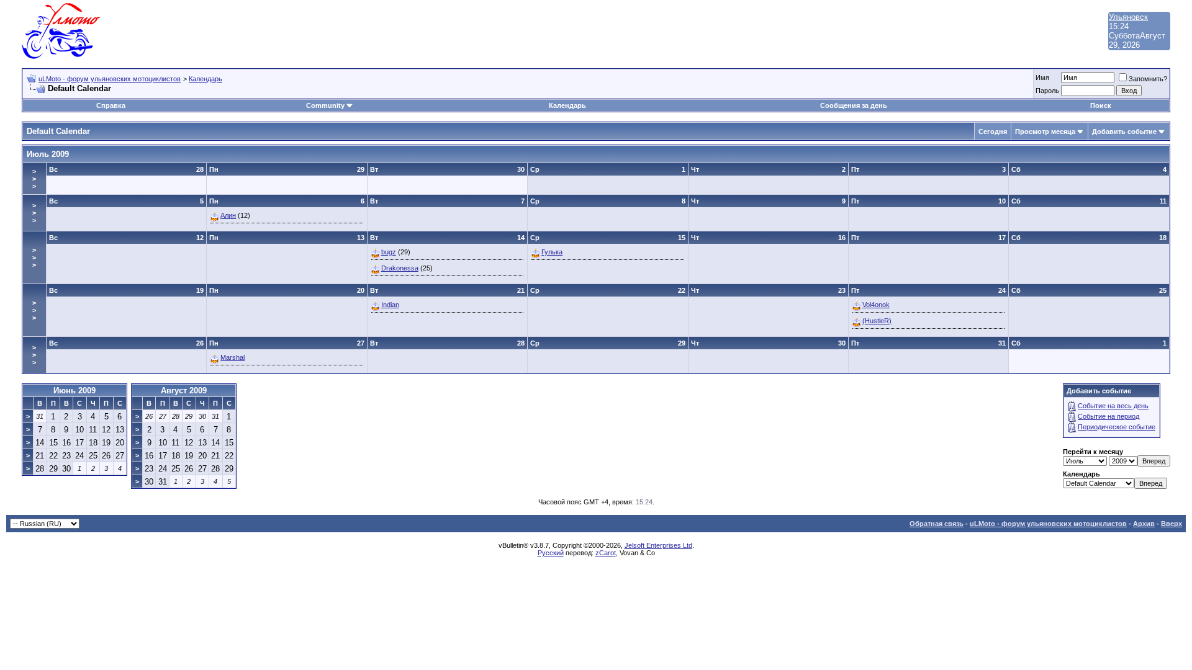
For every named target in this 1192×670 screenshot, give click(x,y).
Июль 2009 (48, 154)
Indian (390, 304)
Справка (110, 105)
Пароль (1047, 90)
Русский (551, 552)
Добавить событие (1124, 131)
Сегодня (992, 131)
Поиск (1100, 105)
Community (325, 105)
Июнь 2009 (74, 390)
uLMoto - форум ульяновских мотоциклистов (109, 79)
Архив (1144, 523)
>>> (34, 179)
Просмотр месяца (1045, 131)
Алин (228, 215)
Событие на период (1108, 416)
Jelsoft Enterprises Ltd (658, 545)
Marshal (232, 357)
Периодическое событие (1116, 427)
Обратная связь (937, 523)
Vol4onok (876, 304)
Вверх (1171, 523)
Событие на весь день (1113, 405)
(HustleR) (877, 320)
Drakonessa (399, 268)
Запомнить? (1148, 79)
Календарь (205, 79)
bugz (388, 252)
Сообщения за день (853, 105)
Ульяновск (1128, 17)
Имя (1042, 77)
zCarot (605, 552)
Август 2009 (184, 390)
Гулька (551, 252)
